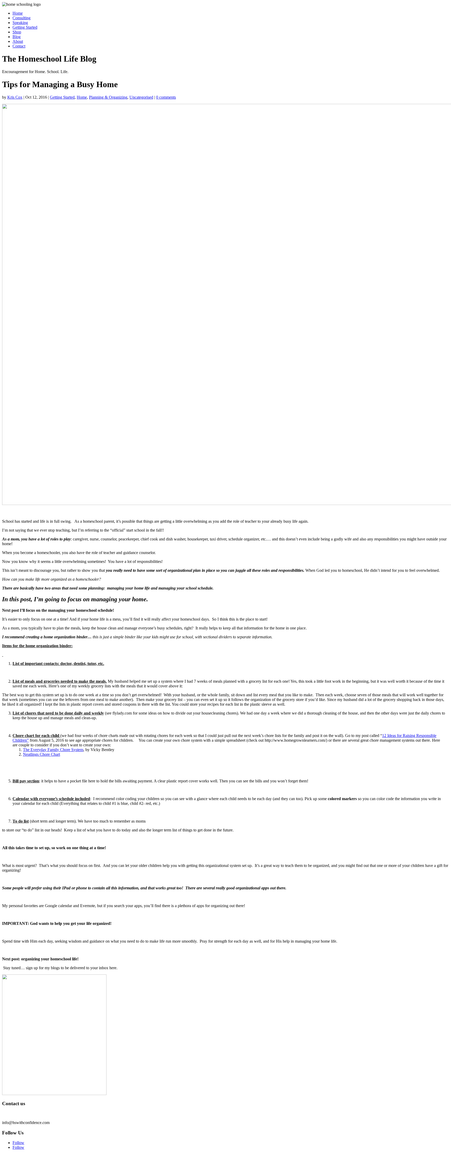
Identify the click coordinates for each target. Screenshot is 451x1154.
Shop (17, 32)
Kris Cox (14, 97)
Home (18, 13)
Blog (17, 36)
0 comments (166, 97)
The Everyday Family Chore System (53, 749)
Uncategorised (141, 97)
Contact (19, 46)
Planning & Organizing (108, 97)
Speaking (20, 22)
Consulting (22, 18)
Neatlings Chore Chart (41, 754)
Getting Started (25, 27)
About (18, 41)
